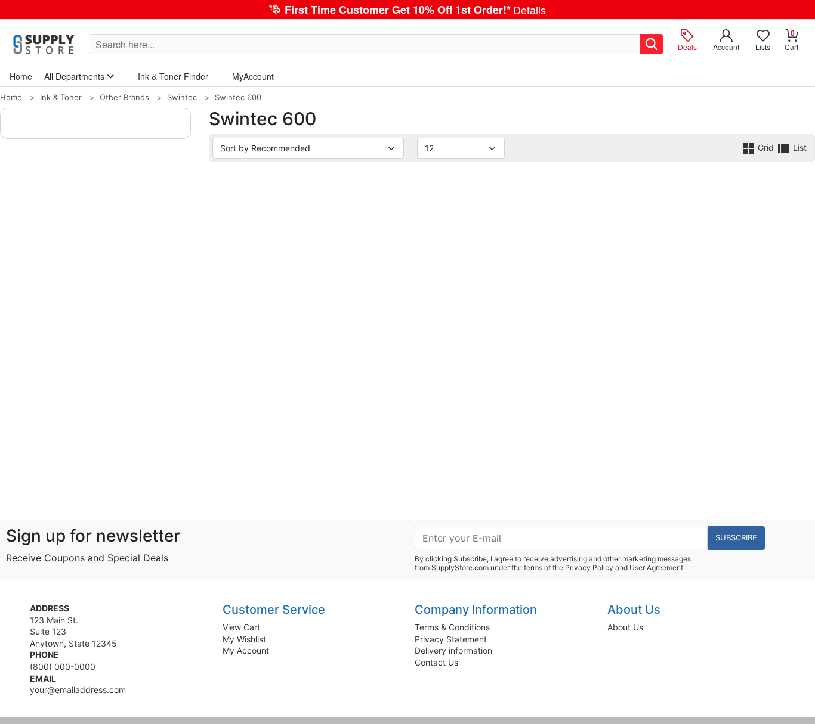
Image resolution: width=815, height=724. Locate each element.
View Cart (241, 627)
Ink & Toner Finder (173, 76)
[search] (651, 44)
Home (11, 97)
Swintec (182, 97)
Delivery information (453, 650)
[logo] (44, 44)
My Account (246, 650)
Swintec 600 (238, 97)
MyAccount (253, 76)
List (799, 147)
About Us (625, 627)
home (21, 76)
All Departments (75, 76)
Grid (765, 147)
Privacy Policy (589, 567)
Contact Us (436, 662)
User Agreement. (657, 567)
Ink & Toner (61, 97)
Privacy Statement (451, 639)
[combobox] (364, 44)
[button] (407, 9)
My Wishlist (244, 639)
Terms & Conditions (452, 627)
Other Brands (124, 97)
